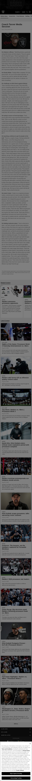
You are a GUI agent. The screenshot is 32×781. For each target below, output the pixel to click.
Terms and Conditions (7, 749)
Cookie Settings (15, 770)
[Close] (30, 743)
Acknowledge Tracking (16, 778)
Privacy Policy (22, 750)
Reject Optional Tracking (16, 773)
